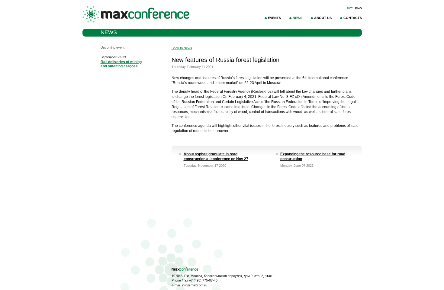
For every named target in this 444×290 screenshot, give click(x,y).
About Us (323, 18)
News (297, 18)
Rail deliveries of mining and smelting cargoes (121, 64)
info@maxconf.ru (194, 285)
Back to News (182, 48)
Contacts (352, 18)
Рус (350, 8)
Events (274, 18)
